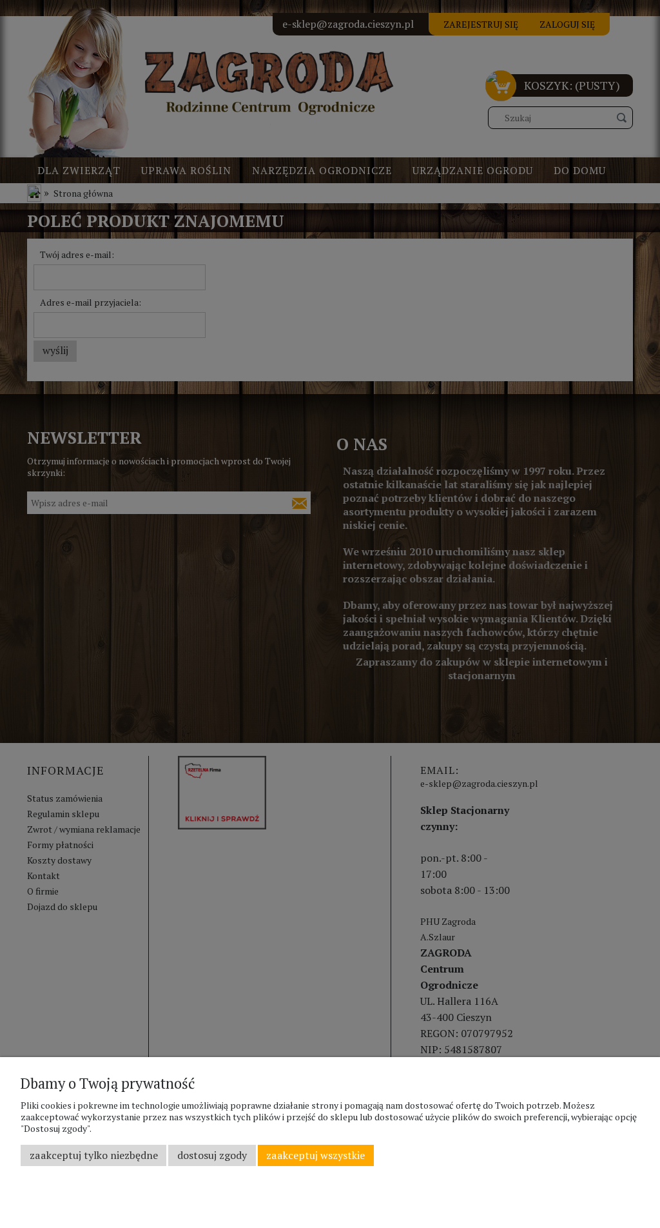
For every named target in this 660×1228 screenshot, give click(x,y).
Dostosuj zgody (212, 1155)
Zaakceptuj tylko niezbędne (94, 1155)
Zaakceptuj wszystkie (315, 1155)
